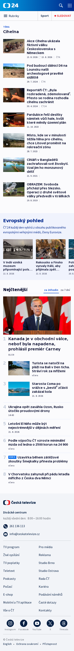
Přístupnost (50, 644)
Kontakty (45, 610)
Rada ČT (44, 579)
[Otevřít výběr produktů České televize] (69, 5)
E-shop (8, 594)
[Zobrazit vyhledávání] (61, 5)
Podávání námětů (50, 594)
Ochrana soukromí (27, 644)
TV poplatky (11, 563)
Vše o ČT (8, 610)
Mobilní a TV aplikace (17, 602)
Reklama (45, 555)
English (7, 644)
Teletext (9, 571)
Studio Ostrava (49, 571)
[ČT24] (10, 5)
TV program (11, 547)
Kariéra (44, 586)
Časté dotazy (47, 602)
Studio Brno (47, 563)
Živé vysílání (11, 555)
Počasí (7, 586)
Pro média (45, 547)
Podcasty (9, 579)
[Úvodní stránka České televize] (19, 502)
